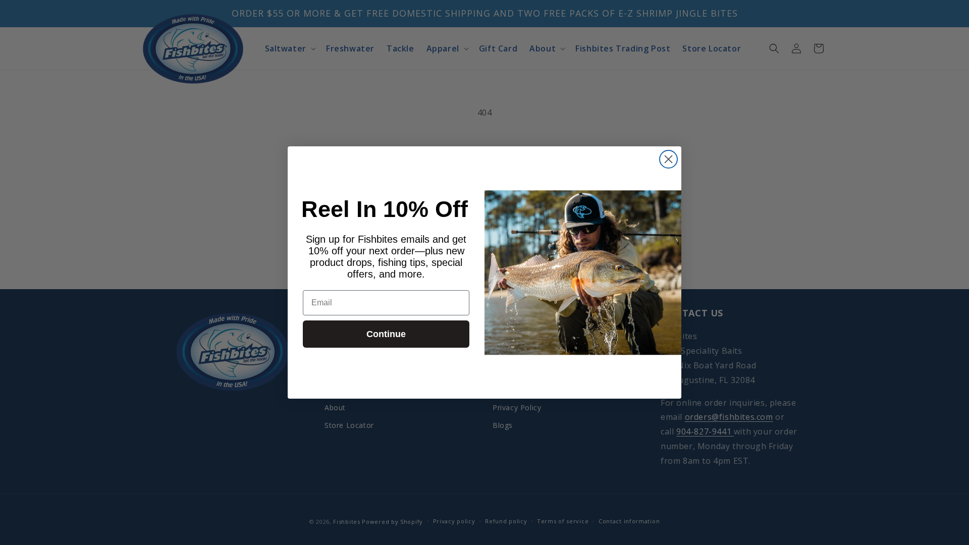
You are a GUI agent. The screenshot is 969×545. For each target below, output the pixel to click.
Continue (386, 334)
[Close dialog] (668, 159)
